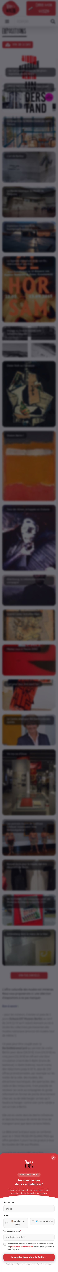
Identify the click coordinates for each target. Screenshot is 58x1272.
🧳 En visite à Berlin (44, 1221)
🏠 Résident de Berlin (17, 1223)
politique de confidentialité (21, 1246)
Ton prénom (8, 1202)
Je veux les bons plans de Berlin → (29, 1257)
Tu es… (6, 1215)
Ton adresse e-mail (12, 1231)
